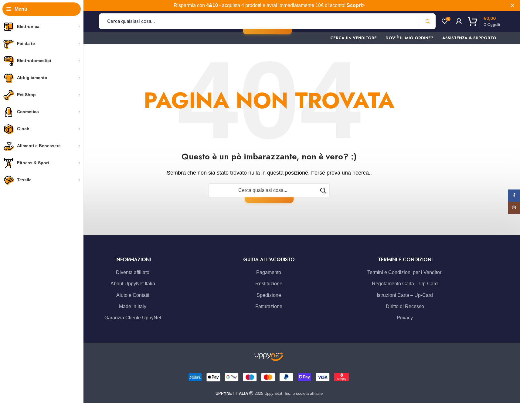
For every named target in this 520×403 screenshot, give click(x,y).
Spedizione (269, 295)
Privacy (405, 317)
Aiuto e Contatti (132, 295)
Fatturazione (268, 306)
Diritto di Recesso (405, 306)
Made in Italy (132, 306)
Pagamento (268, 272)
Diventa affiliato (132, 272)
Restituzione (268, 283)
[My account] (459, 21)
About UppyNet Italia (132, 283)
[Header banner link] (269, 5)
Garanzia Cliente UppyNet (132, 317)
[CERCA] (323, 190)
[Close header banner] (512, 5)
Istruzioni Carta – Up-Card (405, 295)
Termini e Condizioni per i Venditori (405, 272)
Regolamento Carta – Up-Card (405, 283)
